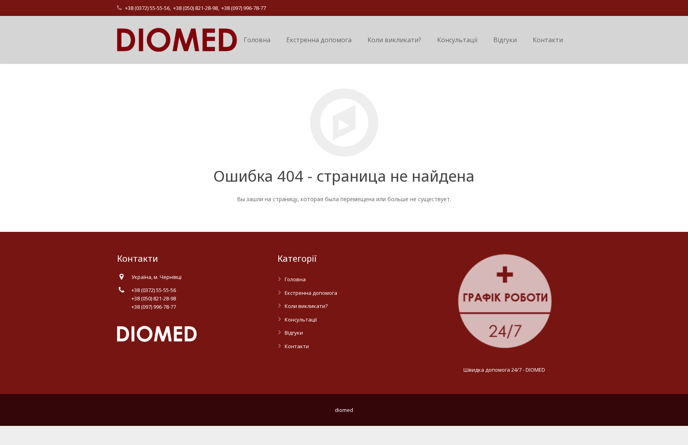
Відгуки (294, 332)
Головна (295, 279)
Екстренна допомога (311, 292)
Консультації (301, 319)
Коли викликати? (306, 306)
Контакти (297, 346)
